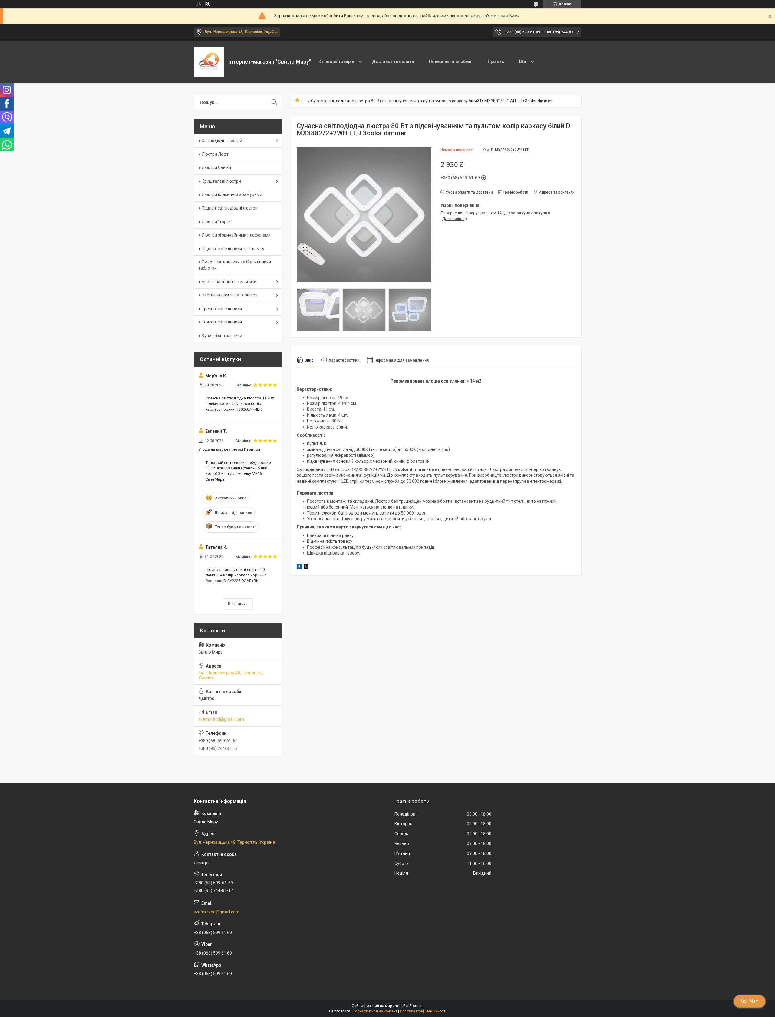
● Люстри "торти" (215, 221)
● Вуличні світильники (220, 335)
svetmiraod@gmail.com (221, 719)
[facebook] (299, 567)
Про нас (496, 61)
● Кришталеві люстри (219, 181)
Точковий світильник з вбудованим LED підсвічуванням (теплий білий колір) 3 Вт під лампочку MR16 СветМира (238, 471)
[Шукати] (274, 102)
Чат (754, 1001)
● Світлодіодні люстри (220, 140)
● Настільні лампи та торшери (228, 295)
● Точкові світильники (220, 322)
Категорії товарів (336, 61)
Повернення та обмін (451, 61)
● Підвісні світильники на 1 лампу (231, 248)
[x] (306, 567)
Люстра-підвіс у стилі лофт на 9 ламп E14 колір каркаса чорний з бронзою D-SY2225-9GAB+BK (236, 575)
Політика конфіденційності (423, 1011)
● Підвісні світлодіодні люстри (228, 208)
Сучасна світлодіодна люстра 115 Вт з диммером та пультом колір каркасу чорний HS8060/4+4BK (240, 403)
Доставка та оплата (393, 61)
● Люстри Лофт (213, 154)
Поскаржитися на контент (375, 1011)
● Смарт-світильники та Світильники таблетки (234, 265)
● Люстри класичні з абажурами (230, 194)
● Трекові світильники (220, 308)
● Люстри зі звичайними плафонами (234, 235)
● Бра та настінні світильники (227, 281)
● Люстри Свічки (214, 167)
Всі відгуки (238, 603)
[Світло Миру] (209, 62)
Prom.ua (417, 1006)
